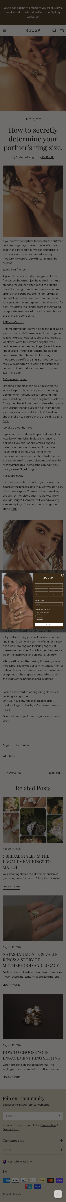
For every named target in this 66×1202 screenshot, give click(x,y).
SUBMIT (48, 624)
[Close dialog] (62, 575)
